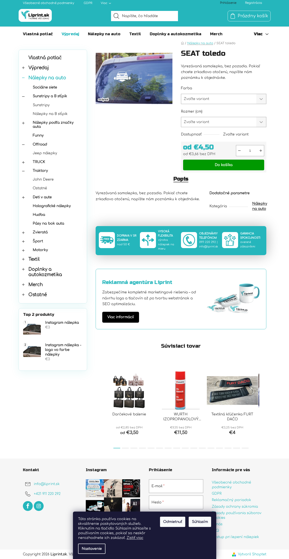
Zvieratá (40, 232)
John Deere (43, 179)
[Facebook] (28, 506)
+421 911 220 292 (47, 494)
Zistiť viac (135, 538)
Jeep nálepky (45, 153)
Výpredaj (38, 67)
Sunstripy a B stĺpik (50, 96)
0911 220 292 (207, 242)
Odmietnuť (172, 522)
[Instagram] (39, 506)
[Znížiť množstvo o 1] (239, 150)
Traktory (40, 171)
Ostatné (40, 188)
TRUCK (39, 162)
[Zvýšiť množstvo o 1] (261, 150)
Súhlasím (200, 522)
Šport (38, 241)
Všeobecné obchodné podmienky (48, 3)
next (262, 408)
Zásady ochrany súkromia (235, 507)
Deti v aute (42, 197)
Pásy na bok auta (48, 223)
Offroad (40, 144)
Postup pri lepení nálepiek (235, 537)
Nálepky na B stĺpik (50, 114)
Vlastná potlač (45, 57)
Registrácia (253, 2)
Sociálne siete (45, 87)
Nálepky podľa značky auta (53, 125)
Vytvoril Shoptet (252, 554)
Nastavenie (92, 549)
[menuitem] (38, 34)
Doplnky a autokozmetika (45, 272)
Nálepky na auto (47, 77)
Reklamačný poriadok (231, 500)
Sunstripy (41, 105)
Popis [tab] (180, 179)
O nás (217, 524)
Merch (35, 284)
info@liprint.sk (208, 246)
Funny (38, 135)
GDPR (88, 3)
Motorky (40, 250)
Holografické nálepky (52, 206)
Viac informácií (120, 317)
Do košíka (224, 165)
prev (99, 408)
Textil (34, 259)
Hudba (39, 215)
